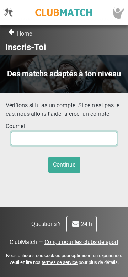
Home (24, 33)
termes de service (60, 262)
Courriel (15, 126)
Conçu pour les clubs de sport (81, 242)
